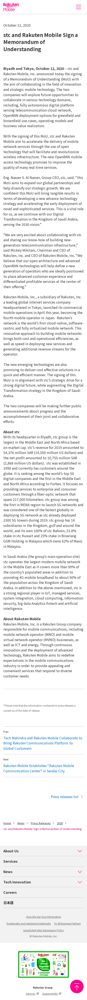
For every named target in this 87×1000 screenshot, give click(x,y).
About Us (11, 850)
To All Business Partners (67, 923)
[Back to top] (77, 986)
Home (7, 823)
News (20, 823)
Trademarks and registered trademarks (28, 923)
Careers (10, 892)
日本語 (8, 902)
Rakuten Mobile (11, 7)
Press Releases (41, 823)
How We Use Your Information (43, 916)
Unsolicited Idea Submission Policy (43, 930)
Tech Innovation (17, 881)
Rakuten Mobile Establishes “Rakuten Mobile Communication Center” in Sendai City (38, 768)
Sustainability (50, 993)
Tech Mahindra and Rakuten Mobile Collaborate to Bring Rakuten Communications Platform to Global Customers (42, 743)
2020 (60, 823)
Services (10, 861)
